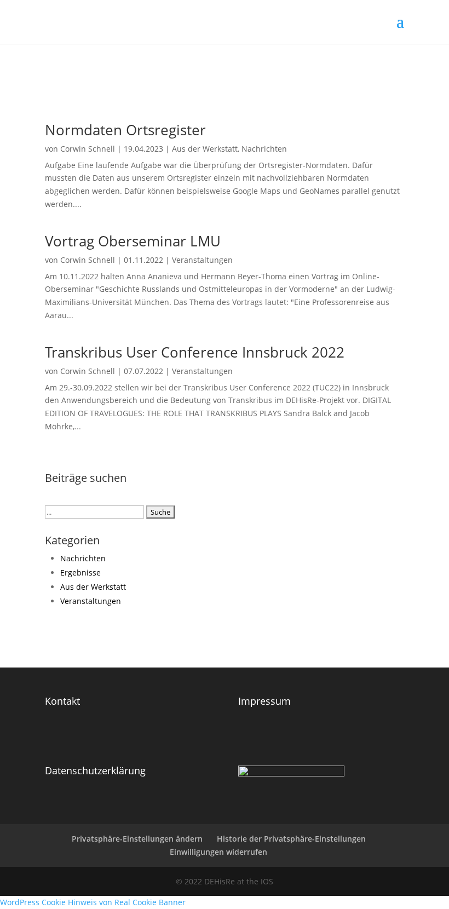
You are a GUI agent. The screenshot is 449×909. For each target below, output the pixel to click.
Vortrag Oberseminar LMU (133, 241)
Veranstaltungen (202, 260)
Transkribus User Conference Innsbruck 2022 (194, 352)
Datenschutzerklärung (95, 770)
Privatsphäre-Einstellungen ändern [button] (137, 838)
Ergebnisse (80, 572)
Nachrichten (264, 148)
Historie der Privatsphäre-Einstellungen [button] (291, 838)
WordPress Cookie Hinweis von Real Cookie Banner (93, 902)
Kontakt (62, 700)
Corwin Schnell (87, 148)
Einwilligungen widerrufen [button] (218, 852)
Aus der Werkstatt (205, 148)
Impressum (264, 700)
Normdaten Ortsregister (125, 130)
